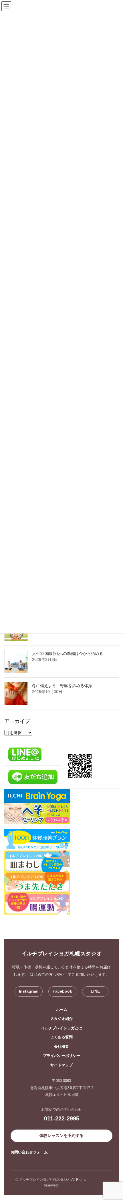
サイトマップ (61, 1065)
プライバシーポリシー (61, 1056)
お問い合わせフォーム (29, 1152)
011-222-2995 (61, 1118)
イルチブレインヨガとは (61, 1028)
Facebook (62, 991)
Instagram (28, 991)
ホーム (61, 1009)
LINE (95, 991)
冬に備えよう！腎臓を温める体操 (62, 685)
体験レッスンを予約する (61, 1135)
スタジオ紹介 (61, 1018)
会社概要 (61, 1046)
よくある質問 (61, 1037)
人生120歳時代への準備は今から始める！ (69, 653)
